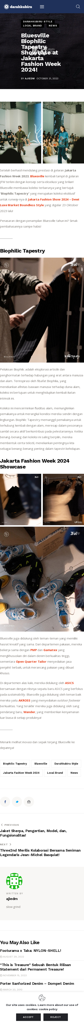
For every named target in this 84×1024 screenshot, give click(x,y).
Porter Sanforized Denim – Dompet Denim (37, 983)
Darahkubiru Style (37, 21)
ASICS (69, 683)
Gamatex (50, 650)
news (74, 772)
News (53, 25)
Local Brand (32, 25)
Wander (29, 712)
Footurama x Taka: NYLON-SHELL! (30, 950)
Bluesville (37, 176)
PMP (34, 650)
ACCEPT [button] (28, 1017)
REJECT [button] (55, 1017)
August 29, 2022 (13, 956)
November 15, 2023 (15, 975)
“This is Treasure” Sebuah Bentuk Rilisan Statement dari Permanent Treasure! (35, 967)
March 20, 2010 (12, 989)
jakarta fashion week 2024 (21, 772)
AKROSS (25, 700)
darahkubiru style (66, 763)
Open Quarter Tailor (31, 661)
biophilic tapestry (15, 763)
